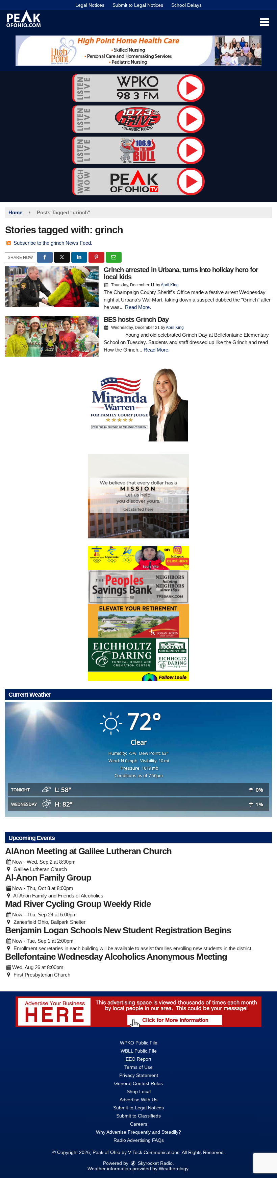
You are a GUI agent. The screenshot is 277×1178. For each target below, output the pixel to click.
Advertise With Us (138, 1099)
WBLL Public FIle (139, 1051)
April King (170, 285)
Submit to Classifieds (138, 1116)
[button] (264, 22)
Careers (138, 1124)
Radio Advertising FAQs (139, 1140)
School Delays (186, 5)
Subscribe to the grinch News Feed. (53, 243)
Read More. (138, 307)
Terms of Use (138, 1067)
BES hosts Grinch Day (136, 319)
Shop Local (139, 1091)
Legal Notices (89, 5)
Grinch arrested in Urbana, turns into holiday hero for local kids (181, 273)
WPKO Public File (138, 1042)
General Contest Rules (138, 1083)
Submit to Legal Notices (137, 5)
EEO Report (138, 1059)
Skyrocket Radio (154, 1163)
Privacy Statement (138, 1075)
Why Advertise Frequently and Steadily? (138, 1132)
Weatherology (173, 1168)
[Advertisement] (138, 50)
